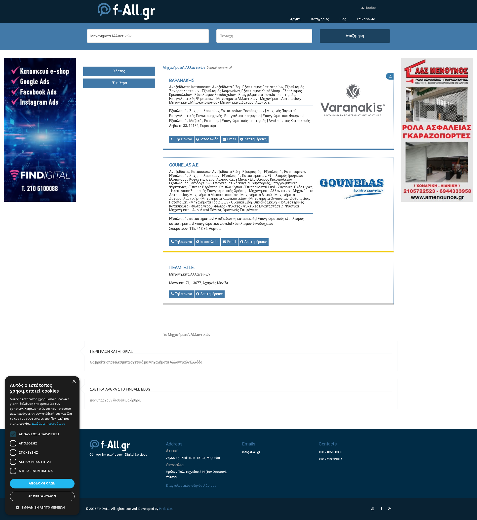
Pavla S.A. (166, 509)
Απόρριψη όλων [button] (42, 496)
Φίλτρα (121, 83)
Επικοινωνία (366, 19)
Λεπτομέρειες (255, 139)
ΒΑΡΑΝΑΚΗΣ (181, 80)
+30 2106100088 (330, 452)
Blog (343, 19)
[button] (42, 507)
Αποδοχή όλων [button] (42, 483)
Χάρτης (119, 71)
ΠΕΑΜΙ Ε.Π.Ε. (182, 267)
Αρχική (295, 19)
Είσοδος (370, 8)
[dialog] (42, 445)
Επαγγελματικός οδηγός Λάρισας (191, 485)
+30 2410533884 (330, 459)
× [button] (74, 381)
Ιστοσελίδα (209, 139)
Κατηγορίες (320, 19)
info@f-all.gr (251, 452)
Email (231, 139)
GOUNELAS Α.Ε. (184, 164)
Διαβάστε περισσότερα (48, 423)
